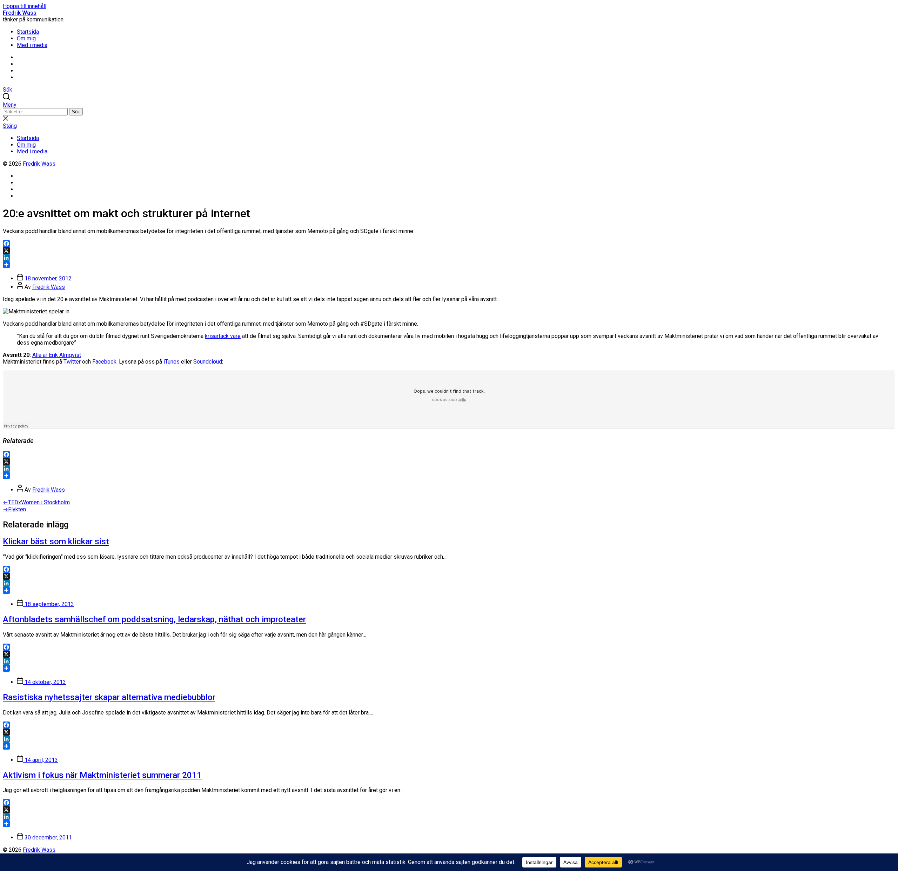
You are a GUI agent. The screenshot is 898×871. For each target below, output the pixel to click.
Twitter (72, 361)
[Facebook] (449, 243)
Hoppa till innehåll (24, 6)
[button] (449, 104)
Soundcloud (207, 361)
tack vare (230, 336)
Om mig (26, 38)
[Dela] (449, 264)
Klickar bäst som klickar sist (56, 541)
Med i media (32, 45)
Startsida (28, 31)
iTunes (171, 361)
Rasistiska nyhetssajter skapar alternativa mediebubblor (109, 697)
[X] (449, 250)
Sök (76, 111)
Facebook (104, 361)
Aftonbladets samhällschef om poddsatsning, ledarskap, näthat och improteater (154, 619)
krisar (212, 336)
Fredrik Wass (19, 12)
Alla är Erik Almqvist (56, 355)
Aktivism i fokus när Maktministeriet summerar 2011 (102, 775)
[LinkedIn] (449, 257)
